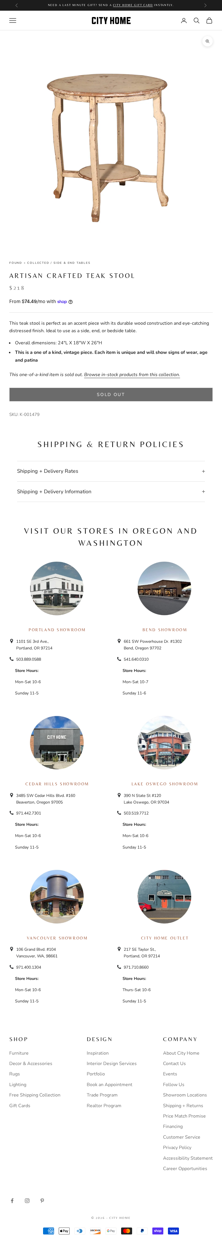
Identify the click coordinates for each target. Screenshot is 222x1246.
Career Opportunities (185, 1168)
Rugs (14, 1074)
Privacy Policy (177, 1147)
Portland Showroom (57, 629)
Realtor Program (104, 1106)
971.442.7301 (28, 813)
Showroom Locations (185, 1095)
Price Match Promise (184, 1116)
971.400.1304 (28, 967)
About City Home (181, 1053)
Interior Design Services (112, 1063)
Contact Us (174, 1063)
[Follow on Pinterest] (42, 1201)
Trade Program (102, 1095)
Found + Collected (29, 263)
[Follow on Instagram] (27, 1201)
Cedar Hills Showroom (57, 784)
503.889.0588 (28, 659)
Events (170, 1074)
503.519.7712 (136, 813)
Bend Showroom (165, 629)
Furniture (19, 1053)
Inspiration (98, 1053)
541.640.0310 (136, 659)
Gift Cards (19, 1106)
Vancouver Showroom (57, 938)
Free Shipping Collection (34, 1095)
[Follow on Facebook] (12, 1201)
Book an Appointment (109, 1084)
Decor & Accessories (30, 1063)
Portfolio (96, 1074)
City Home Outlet (164, 938)
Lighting (17, 1084)
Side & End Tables (71, 263)
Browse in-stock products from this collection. (132, 374)
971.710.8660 (136, 967)
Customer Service (181, 1137)
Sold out (111, 394)
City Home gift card (133, 5)
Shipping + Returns (183, 1106)
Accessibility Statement (188, 1158)
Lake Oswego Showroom (165, 784)
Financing (173, 1126)
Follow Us (173, 1084)
